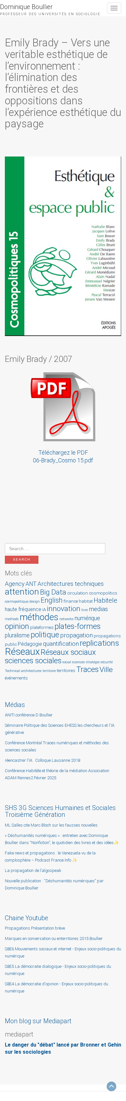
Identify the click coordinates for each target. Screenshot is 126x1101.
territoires (66, 670)
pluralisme (17, 635)
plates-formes (77, 626)
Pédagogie (30, 644)
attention (22, 591)
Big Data (53, 592)
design (34, 601)
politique (45, 634)
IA (44, 609)
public (11, 644)
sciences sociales (33, 660)
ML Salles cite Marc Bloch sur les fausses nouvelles (51, 825)
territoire (49, 671)
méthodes (39, 617)
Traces (87, 669)
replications (99, 643)
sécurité (106, 662)
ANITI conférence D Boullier (29, 715)
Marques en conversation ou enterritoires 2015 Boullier (54, 938)
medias (98, 609)
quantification (61, 643)
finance (71, 601)
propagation (76, 635)
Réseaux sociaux (68, 652)
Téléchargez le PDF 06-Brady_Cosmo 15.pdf (63, 456)
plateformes (42, 627)
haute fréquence (23, 609)
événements (16, 678)
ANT (31, 584)
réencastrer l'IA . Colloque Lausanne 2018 (42, 760)
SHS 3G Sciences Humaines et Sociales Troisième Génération (60, 811)
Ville (106, 669)
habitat (86, 601)
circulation (77, 593)
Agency (15, 583)
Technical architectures (23, 671)
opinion (17, 626)
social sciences (73, 662)
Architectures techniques (70, 583)
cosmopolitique (16, 601)
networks (66, 619)
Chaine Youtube (26, 918)
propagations (107, 635)
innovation (63, 608)
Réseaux (22, 651)
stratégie (93, 662)
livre (84, 610)
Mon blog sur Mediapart (38, 1021)
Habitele (105, 600)
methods (12, 619)
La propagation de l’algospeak (33, 870)
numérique (87, 618)
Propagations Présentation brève (35, 928)
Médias (15, 705)
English (52, 600)
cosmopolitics (103, 593)
